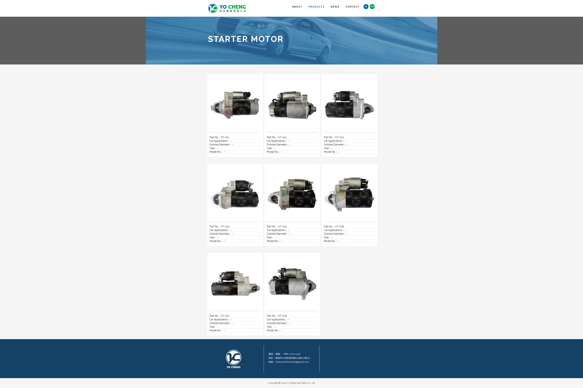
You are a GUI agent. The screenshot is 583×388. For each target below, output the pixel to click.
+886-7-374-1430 (291, 354)
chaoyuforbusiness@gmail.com (292, 362)
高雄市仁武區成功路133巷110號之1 (292, 358)
